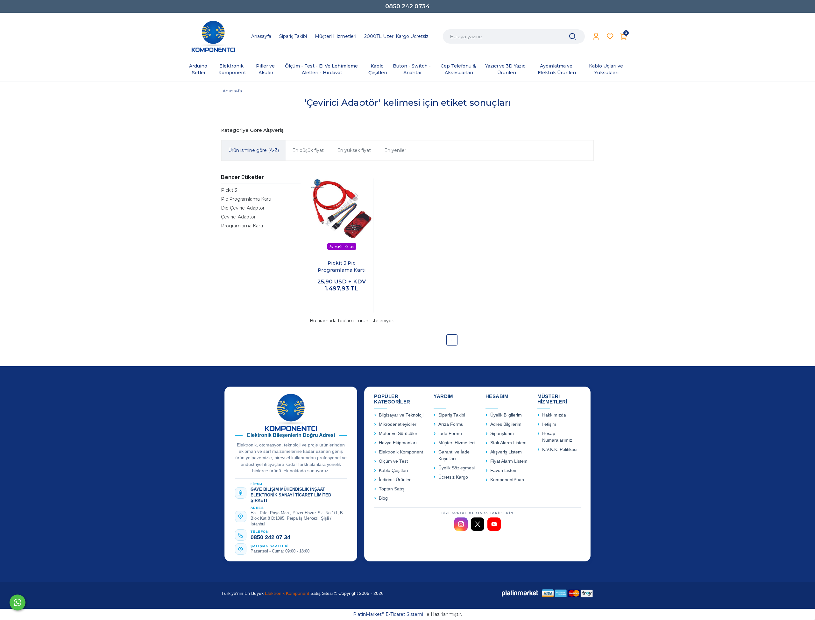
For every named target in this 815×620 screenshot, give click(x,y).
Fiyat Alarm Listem (509, 461)
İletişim (549, 424)
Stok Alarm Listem (508, 442)
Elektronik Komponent (401, 452)
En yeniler (395, 150)
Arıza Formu (451, 424)
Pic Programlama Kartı (246, 199)
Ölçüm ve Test (393, 461)
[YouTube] (494, 524)
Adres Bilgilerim (505, 424)
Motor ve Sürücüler (398, 433)
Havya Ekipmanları (398, 442)
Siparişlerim (502, 433)
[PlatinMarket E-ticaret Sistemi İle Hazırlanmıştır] (520, 593)
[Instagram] (461, 524)
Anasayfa (232, 91)
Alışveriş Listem (506, 452)
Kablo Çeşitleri (393, 470)
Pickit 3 (229, 190)
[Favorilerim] (610, 36)
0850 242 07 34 (270, 537)
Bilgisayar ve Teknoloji (401, 415)
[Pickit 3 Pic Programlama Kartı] (341, 216)
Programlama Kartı (242, 226)
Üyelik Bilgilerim (506, 415)
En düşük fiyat (308, 150)
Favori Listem (504, 470)
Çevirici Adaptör (238, 217)
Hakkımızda (554, 415)
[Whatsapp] (17, 602)
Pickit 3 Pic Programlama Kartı (342, 266)
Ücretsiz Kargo (453, 477)
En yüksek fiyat (354, 150)
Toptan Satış (391, 489)
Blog (383, 498)
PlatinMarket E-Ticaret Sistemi (388, 614)
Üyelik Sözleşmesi (456, 468)
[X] (477, 524)
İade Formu (450, 433)
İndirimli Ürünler (395, 479)
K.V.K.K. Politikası (560, 449)
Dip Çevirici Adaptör (243, 208)
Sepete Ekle (341, 302)
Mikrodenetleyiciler (397, 424)
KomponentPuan (507, 479)
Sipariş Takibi (451, 415)
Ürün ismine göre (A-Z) (253, 150)
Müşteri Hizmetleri (456, 442)
